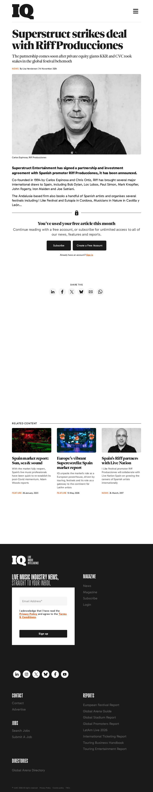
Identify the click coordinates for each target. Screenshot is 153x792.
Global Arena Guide (97, 711)
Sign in (89, 255)
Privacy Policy (45, 788)
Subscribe (58, 245)
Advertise (19, 709)
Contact (18, 703)
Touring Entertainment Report (105, 749)
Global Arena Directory (28, 770)
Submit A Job (22, 737)
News (87, 586)
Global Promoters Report (101, 724)
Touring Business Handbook (103, 743)
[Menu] (135, 11)
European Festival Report (101, 705)
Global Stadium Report (99, 717)
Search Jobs (21, 731)
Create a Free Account (89, 245)
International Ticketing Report (104, 736)
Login (87, 605)
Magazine (90, 592)
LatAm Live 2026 (95, 730)
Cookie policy (58, 788)
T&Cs (68, 788)
